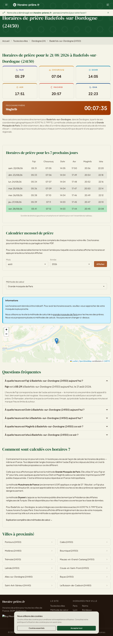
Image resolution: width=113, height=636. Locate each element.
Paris (75, 605)
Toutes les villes (20, 41)
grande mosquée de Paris (65, 314)
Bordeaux (87, 610)
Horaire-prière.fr (28, 4)
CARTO (107, 361)
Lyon (75, 610)
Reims (85, 605)
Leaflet (75, 361)
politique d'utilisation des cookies (31, 622)
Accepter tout (76, 628)
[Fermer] (108, 12)
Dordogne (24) (39, 41)
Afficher (100, 264)
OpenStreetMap (85, 361)
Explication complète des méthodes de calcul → (29, 519)
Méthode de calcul (59, 610)
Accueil (5, 41)
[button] (6, 5)
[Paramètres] (108, 5)
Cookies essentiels (36, 628)
